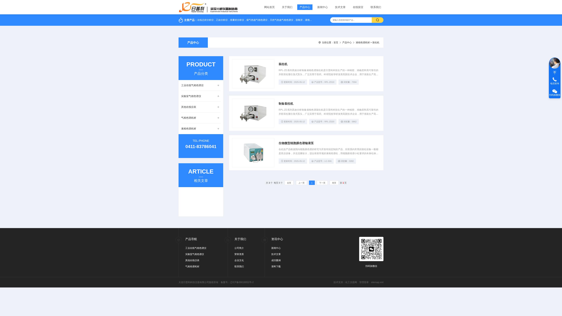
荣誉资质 (239, 254)
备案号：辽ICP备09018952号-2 (237, 282)
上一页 (301, 183)
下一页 (322, 183)
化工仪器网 (351, 282)
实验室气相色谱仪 (191, 96)
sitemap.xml (377, 282)
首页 (336, 42)
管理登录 (364, 282)
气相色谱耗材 (188, 117)
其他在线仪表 (188, 107)
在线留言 (358, 7)
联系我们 (376, 7)
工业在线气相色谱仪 (192, 85)
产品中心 (305, 7)
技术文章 (340, 7)
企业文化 (239, 260)
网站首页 (269, 7)
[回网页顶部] (555, 73)
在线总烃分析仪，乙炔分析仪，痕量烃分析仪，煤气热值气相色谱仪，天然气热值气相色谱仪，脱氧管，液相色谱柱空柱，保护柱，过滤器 (255, 20)
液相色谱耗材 (363, 42)
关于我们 (287, 7)
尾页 (334, 183)
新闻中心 (322, 7)
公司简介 (239, 248)
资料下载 (276, 266)
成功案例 (276, 260)
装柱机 (283, 64)
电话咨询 (554, 83)
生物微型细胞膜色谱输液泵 (296, 143)
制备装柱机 (286, 103)
